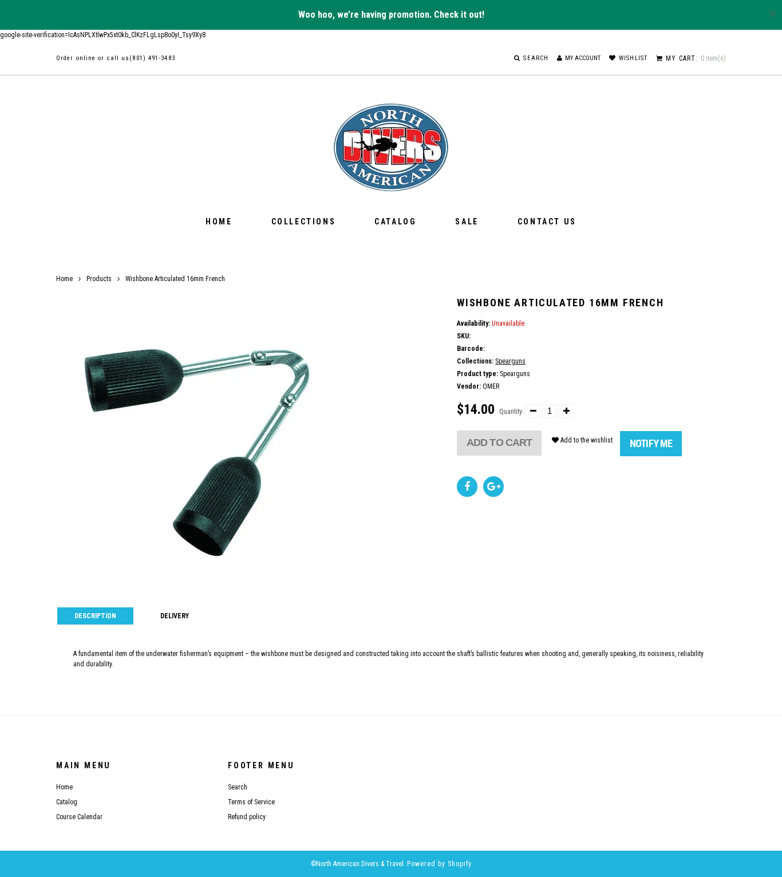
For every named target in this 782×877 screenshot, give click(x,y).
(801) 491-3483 (152, 58)
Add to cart (499, 442)
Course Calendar (79, 817)
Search (237, 787)
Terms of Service (251, 802)
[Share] (467, 486)
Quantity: (511, 412)
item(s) (696, 58)
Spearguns (510, 361)
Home (219, 221)
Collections (303, 221)
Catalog (395, 221)
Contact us (547, 221)
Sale (466, 221)
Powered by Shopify (439, 864)
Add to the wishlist (586, 440)
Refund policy (247, 817)
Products (99, 279)
